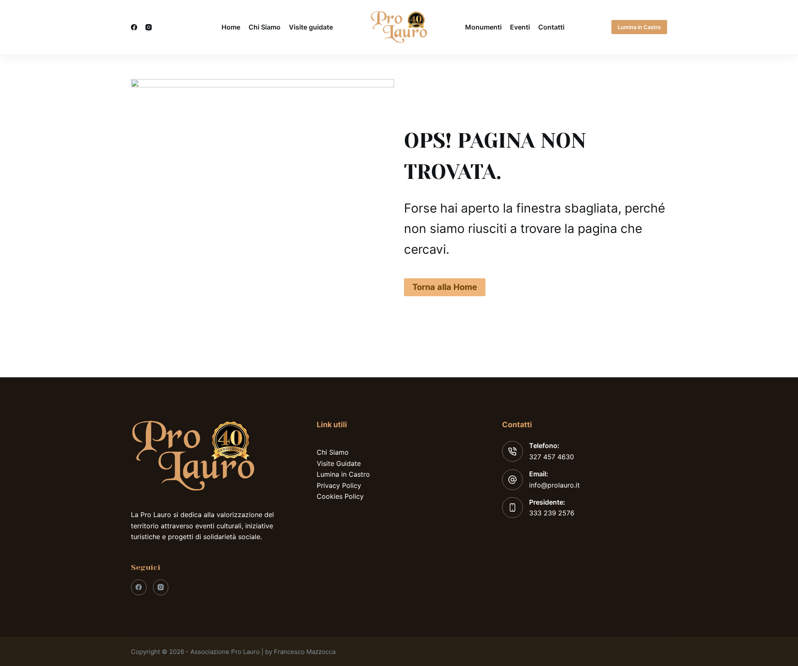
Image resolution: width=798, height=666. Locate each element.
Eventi (520, 27)
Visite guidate (311, 27)
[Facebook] (134, 27)
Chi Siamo (265, 27)
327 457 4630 (551, 457)
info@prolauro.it (554, 485)
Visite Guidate (339, 463)
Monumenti (483, 27)
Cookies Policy (340, 496)
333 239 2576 (551, 513)
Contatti (551, 27)
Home (231, 27)
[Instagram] (148, 27)
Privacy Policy (339, 485)
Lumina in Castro (639, 27)
